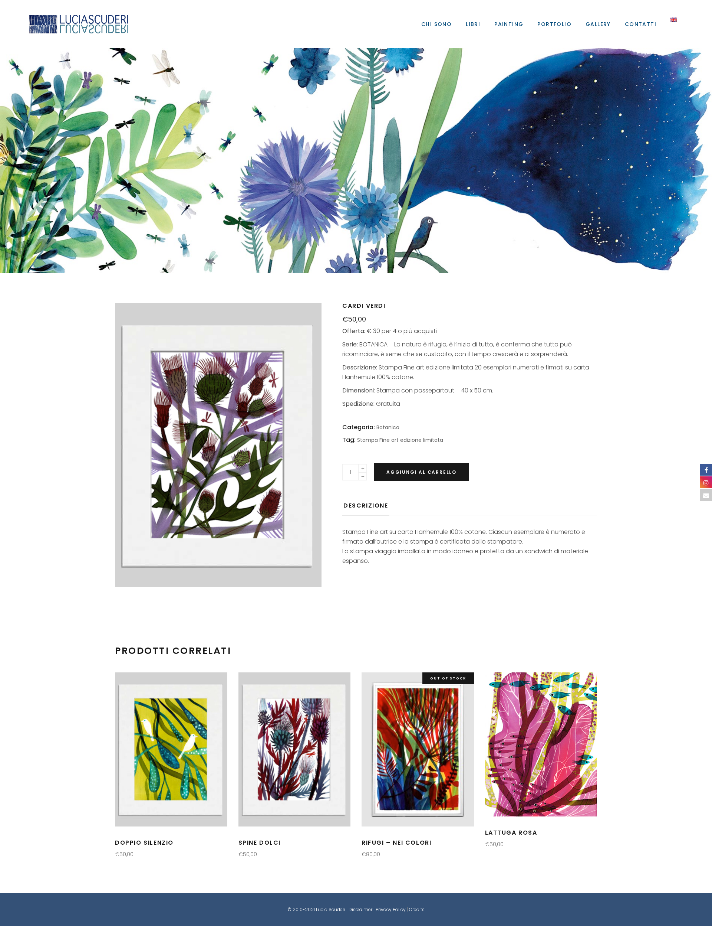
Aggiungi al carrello (421, 472)
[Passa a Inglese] (673, 24)
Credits (417, 909)
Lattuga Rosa (511, 832)
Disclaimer (360, 909)
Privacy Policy (391, 909)
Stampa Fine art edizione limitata (400, 440)
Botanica (387, 427)
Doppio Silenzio (144, 842)
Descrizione (365, 505)
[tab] (365, 508)
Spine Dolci (259, 842)
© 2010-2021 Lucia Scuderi (316, 909)
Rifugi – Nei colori (396, 842)
